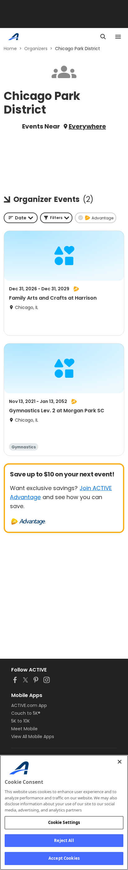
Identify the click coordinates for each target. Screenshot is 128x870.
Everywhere (87, 126)
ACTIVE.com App (29, 705)
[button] (56, 218)
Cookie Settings (64, 822)
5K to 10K (20, 721)
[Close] (119, 762)
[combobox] (21, 218)
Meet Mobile (24, 729)
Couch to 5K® (25, 713)
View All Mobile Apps (32, 736)
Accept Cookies (64, 858)
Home (10, 48)
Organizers (36, 48)
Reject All (64, 840)
